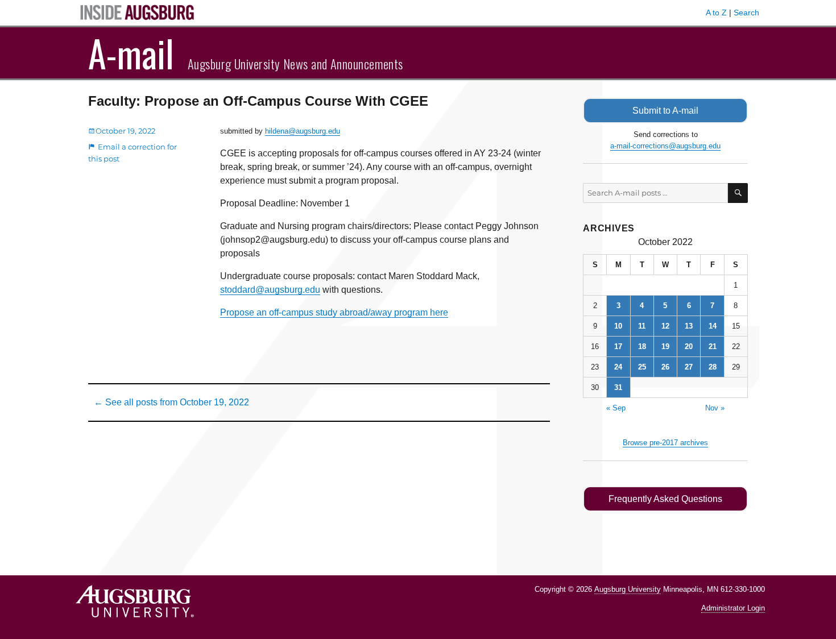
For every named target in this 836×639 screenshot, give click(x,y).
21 (713, 346)
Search (746, 12)
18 (642, 346)
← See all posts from (171, 402)
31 (618, 387)
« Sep (616, 408)
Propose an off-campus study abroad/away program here (334, 312)
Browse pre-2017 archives (665, 442)
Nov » (715, 408)
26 (665, 367)
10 (618, 326)
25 (642, 367)
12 (665, 326)
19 (665, 346)
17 (618, 346)
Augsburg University (627, 589)
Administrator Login (733, 608)
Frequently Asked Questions (665, 499)
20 (689, 346)
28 (713, 367)
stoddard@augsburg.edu (270, 289)
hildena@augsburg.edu (302, 131)
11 (641, 326)
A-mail (131, 53)
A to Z (716, 12)
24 (618, 367)
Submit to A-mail (665, 110)
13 (689, 326)
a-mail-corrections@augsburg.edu (665, 146)
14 (713, 326)
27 (689, 367)
